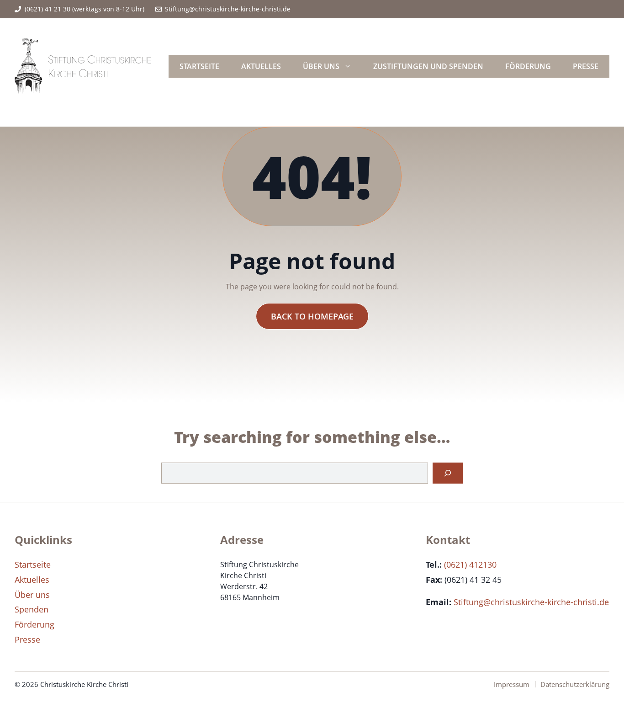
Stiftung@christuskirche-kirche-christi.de (228, 9)
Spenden (31, 609)
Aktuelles (261, 66)
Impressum (511, 684)
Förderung (528, 66)
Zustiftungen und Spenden (428, 66)
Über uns (321, 66)
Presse (585, 66)
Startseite (199, 66)
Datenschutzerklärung (574, 684)
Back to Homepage (312, 316)
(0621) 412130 (470, 564)
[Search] (448, 473)
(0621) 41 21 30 (47, 9)
